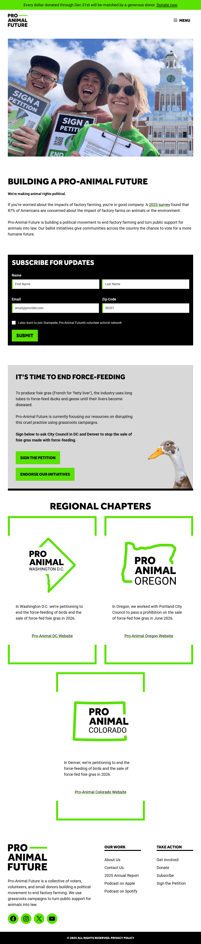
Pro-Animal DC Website (52, 636)
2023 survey (159, 204)
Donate (163, 867)
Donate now (167, 5)
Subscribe (165, 875)
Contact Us (114, 867)
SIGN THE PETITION (38, 457)
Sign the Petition (171, 883)
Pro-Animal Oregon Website (148, 636)
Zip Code (109, 299)
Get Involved (167, 859)
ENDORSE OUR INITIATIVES (45, 474)
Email (16, 299)
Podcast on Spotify (120, 891)
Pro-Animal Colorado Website (100, 792)
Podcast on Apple (119, 883)
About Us (112, 859)
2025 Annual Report (121, 875)
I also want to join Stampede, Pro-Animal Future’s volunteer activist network (70, 323)
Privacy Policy (122, 938)
